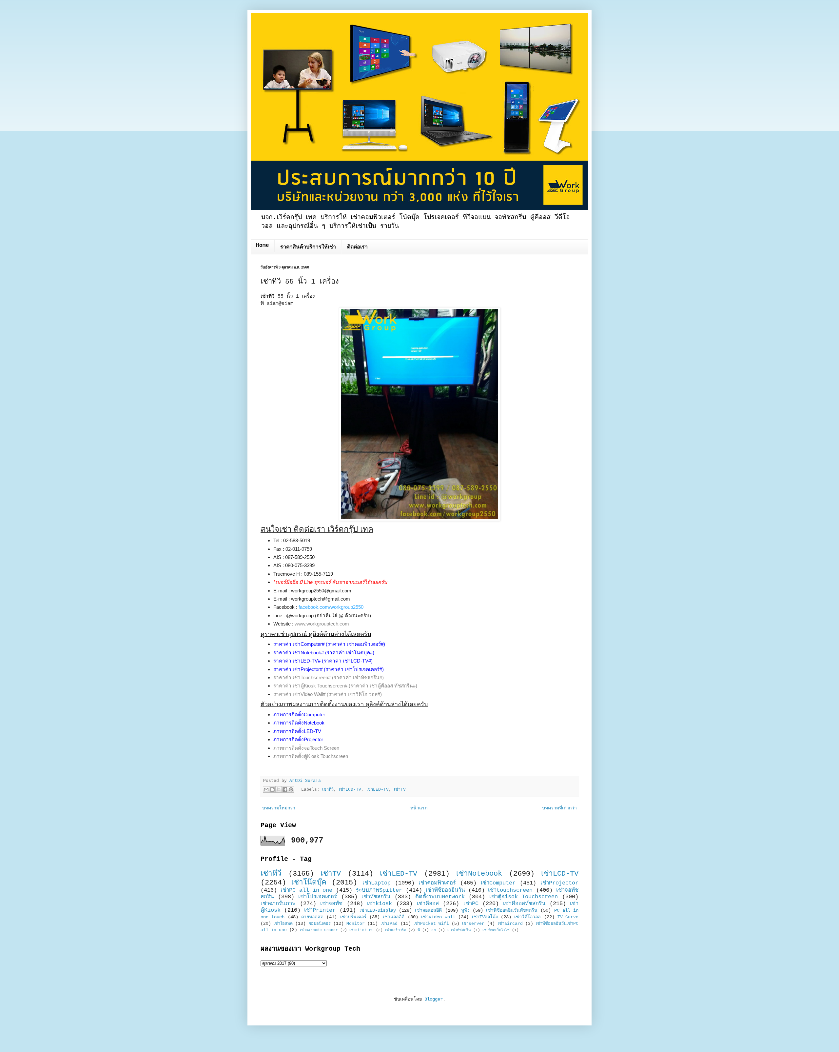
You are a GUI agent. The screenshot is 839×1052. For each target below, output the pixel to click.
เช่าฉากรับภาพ (278, 904)
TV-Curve (567, 917)
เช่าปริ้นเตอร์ (353, 917)
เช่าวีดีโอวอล (527, 917)
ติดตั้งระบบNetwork (440, 897)
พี (419, 930)
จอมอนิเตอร (320, 924)
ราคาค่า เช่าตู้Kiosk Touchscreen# (310, 685)
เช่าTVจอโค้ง (485, 917)
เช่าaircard (510, 924)
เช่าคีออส (428, 904)
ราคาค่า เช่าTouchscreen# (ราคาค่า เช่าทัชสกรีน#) (328, 677)
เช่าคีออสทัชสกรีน (524, 904)
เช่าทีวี (328, 789)
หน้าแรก (418, 808)
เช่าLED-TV (377, 789)
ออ (433, 930)
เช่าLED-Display (378, 910)
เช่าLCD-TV (350, 789)
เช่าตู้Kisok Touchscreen (523, 897)
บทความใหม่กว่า (278, 808)
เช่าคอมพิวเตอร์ (437, 883)
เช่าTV (400, 789)
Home (262, 245)
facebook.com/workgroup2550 (331, 607)
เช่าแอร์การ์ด (395, 930)
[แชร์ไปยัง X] (278, 789)
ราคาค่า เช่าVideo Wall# (299, 694)
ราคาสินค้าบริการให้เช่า (308, 247)
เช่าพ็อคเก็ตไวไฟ (496, 930)
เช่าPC (470, 904)
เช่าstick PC (361, 930)
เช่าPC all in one (307, 890)
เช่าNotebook (479, 873)
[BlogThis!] (272, 789)
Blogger (433, 999)
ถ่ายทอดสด (312, 917)
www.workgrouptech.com (322, 623)
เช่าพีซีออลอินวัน (445, 890)
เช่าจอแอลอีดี (428, 910)
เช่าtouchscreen (510, 890)
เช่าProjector (559, 883)
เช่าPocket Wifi (431, 924)
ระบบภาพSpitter (379, 890)
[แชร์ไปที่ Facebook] (285, 789)
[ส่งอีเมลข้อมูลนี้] (266, 789)
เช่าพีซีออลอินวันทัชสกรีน (511, 910)
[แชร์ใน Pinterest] (291, 789)
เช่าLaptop (376, 883)
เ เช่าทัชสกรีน (459, 930)
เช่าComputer (498, 883)
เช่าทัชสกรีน (375, 897)
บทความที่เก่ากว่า (559, 808)
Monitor (355, 924)
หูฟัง (465, 910)
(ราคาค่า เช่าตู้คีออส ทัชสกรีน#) (383, 685)
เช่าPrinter (320, 910)
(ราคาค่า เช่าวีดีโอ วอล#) (354, 694)
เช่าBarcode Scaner (319, 930)
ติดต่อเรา (357, 247)
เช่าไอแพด (283, 924)
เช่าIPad (389, 924)
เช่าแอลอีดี (393, 917)
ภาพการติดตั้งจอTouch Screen (306, 748)
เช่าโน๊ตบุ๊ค (308, 882)
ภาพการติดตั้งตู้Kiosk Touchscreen (310, 756)
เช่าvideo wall (438, 917)
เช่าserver (473, 924)
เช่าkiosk (379, 904)
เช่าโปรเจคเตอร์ (317, 897)
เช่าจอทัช (331, 904)
